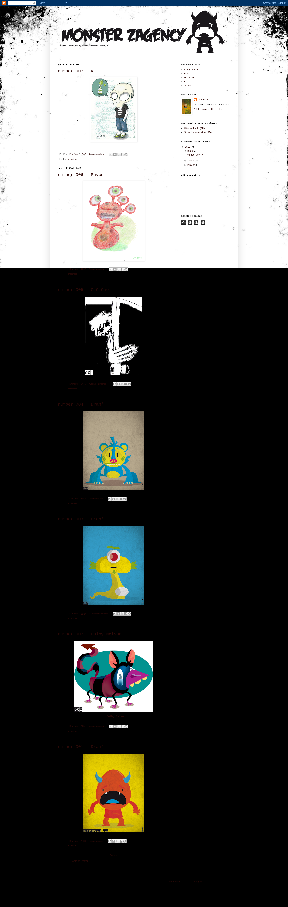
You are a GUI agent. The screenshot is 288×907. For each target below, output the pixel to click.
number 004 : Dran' (81, 404)
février (191, 160)
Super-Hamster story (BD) (198, 132)
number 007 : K (75, 71)
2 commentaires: (97, 269)
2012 (188, 146)
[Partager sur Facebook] (122, 154)
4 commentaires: (97, 154)
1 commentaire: (96, 499)
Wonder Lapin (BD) (194, 128)
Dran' (187, 73)
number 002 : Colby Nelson (89, 634)
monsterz (72, 159)
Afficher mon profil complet (208, 109)
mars (190, 150)
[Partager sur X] (118, 154)
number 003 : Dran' (81, 519)
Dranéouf (203, 99)
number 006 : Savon (81, 175)
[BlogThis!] (115, 154)
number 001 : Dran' (81, 746)
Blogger (197, 881)
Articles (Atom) (80, 861)
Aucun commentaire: (99, 384)
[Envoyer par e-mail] (111, 154)
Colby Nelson (116, 716)
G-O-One (189, 77)
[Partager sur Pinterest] (126, 154)
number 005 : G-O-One (83, 289)
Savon (187, 85)
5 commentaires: (97, 726)
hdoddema (175, 881)
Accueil (114, 855)
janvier (191, 165)
